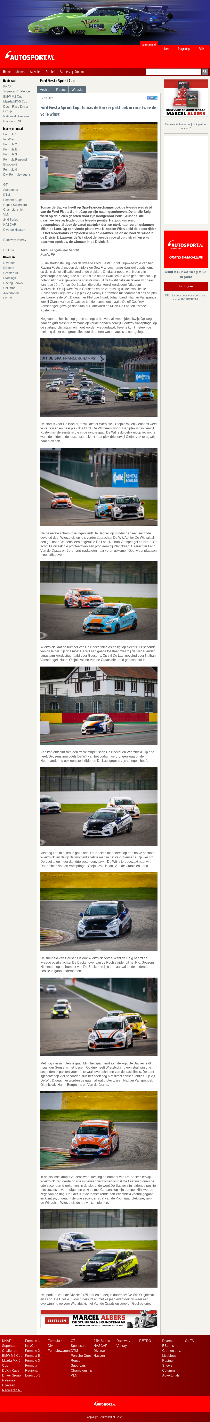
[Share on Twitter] (152, 98)
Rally (201, 49)
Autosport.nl (149, 45)
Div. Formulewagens (17, 174)
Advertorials (11, 293)
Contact (79, 71)
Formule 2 (10, 144)
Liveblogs (9, 278)
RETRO (8, 250)
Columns (9, 288)
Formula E (10, 149)
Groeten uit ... (12, 273)
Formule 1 (10, 134)
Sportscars (10, 189)
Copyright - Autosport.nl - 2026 (105, 1417)
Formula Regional (15, 159)
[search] (205, 72)
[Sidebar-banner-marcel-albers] (186, 97)
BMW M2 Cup (12, 96)
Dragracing (184, 49)
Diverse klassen (14, 229)
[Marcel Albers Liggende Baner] (99, 1318)
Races (61, 89)
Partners (64, 71)
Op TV (7, 298)
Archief (50, 71)
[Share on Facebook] (148, 98)
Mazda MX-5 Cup (15, 101)
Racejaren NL (12, 121)
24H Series (10, 219)
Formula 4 (10, 169)
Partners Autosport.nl (178, 124)
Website (77, 89)
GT (5, 184)
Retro (166, 49)
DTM (6, 194)
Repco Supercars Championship (81, 1365)
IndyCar (8, 139)
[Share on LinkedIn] (156, 98)
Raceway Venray (14, 239)
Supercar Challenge (16, 91)
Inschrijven (186, 286)
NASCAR (9, 224)
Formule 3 (10, 154)
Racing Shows (13, 283)
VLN (6, 214)
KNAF (7, 86)
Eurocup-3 (10, 164)
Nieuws (20, 71)
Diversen (9, 263)
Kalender (35, 71)
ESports (8, 267)
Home (6, 71)
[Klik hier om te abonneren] (186, 250)
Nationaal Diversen (16, 116)
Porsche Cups (13, 200)
